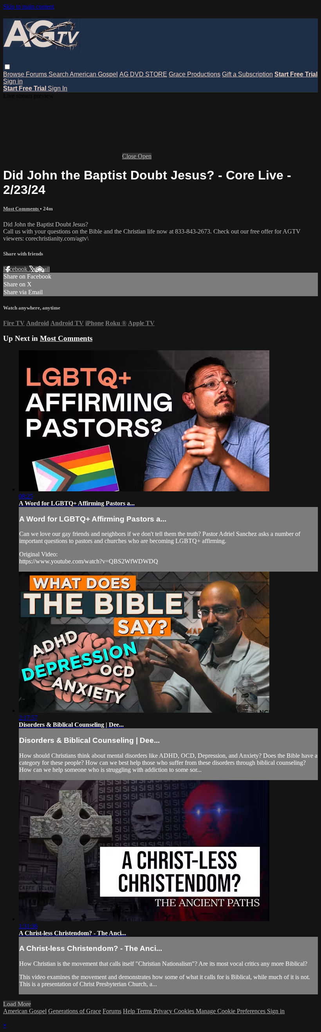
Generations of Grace (74, 1011)
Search (59, 74)
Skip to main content (28, 6)
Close (130, 156)
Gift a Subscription (247, 74)
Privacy (163, 1011)
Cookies (185, 1011)
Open (144, 156)
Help (130, 1011)
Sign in (13, 81)
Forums (37, 74)
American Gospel (94, 74)
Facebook (16, 269)
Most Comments (21, 209)
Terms (145, 1011)
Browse (14, 74)
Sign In (57, 88)
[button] (7, 66)
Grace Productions (194, 74)
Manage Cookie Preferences (231, 1011)
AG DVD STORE (143, 74)
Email (42, 269)
